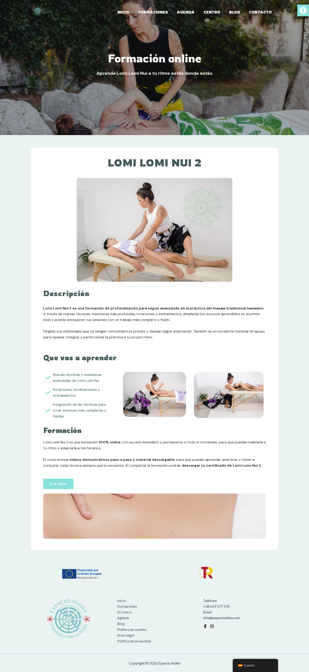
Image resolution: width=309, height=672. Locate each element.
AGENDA (186, 12)
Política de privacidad (134, 641)
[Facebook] (205, 626)
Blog (121, 623)
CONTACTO (260, 12)
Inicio (121, 600)
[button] (303, 10)
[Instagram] (212, 626)
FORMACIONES (153, 12)
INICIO (123, 12)
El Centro (124, 612)
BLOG (234, 12)
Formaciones (127, 606)
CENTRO (212, 12)
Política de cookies (132, 629)
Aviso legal (125, 635)
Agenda (123, 618)
